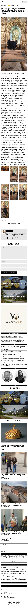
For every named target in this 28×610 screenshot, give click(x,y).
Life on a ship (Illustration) (9, 593)
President (12, 577)
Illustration (16, 573)
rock (19, 576)
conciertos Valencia (17, 569)
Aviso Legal (3, 544)
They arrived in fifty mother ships (11, 589)
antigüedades (8, 567)
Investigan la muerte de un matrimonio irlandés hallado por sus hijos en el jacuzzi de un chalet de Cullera (13, 504)
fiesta (5, 571)
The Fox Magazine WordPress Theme (16, 606)
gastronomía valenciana (23, 571)
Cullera (21, 569)
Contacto (3, 551)
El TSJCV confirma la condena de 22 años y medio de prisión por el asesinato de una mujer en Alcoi (12, 532)
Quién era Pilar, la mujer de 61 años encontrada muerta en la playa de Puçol (14, 538)
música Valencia (15, 575)
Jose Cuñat (12, 5)
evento (25, 569)
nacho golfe (19, 575)
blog (17, 5)
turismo (13, 579)
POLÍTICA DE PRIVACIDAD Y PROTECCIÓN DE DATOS (12, 549)
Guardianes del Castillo (8, 573)
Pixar (3, 576)
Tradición (3, 579)
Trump (11, 579)
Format (8, 571)
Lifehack (23, 573)
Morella (9, 575)
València (22, 579)
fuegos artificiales (12, 571)
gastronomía (17, 571)
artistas (11, 567)
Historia (2, 449)
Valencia (18, 579)
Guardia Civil (3, 573)
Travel (8, 579)
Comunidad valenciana (5, 478)
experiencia (3, 571)
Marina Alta (6, 575)
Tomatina (23, 576)
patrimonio (22, 575)
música (11, 575)
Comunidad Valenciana (10, 569)
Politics (8, 577)
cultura (23, 569)
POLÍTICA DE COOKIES (6, 546)
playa (5, 576)
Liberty (19, 573)
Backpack (15, 567)
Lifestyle (2, 575)
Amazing (3, 567)
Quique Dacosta (16, 576)
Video (25, 579)
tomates (21, 576)
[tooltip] (9, 223)
